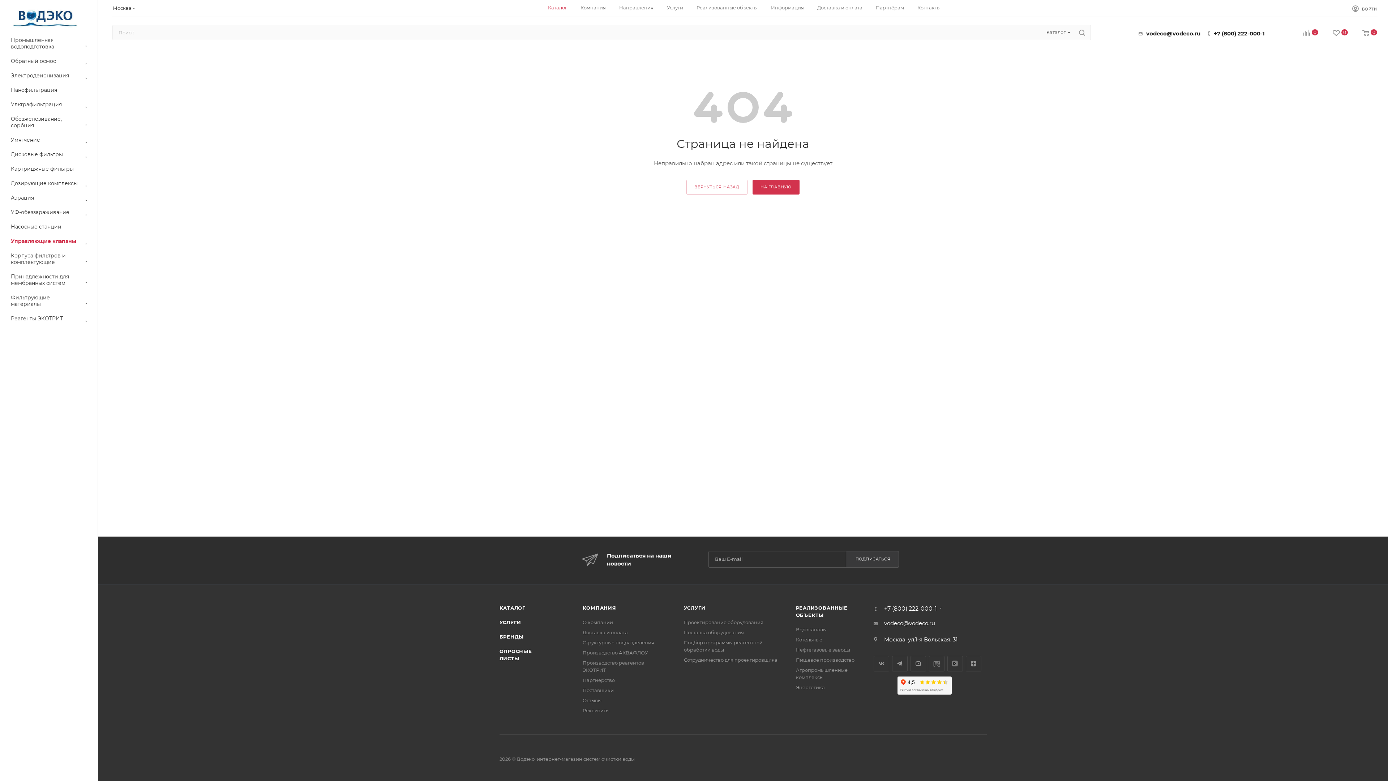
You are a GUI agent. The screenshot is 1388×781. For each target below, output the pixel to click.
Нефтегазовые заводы (823, 650)
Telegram (900, 663)
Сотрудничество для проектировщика (730, 660)
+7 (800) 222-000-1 (1239, 33)
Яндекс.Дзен (973, 663)
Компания (599, 608)
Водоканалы (811, 629)
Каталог (513, 608)
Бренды (512, 637)
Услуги (511, 622)
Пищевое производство (825, 660)
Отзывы (592, 700)
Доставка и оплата (605, 632)
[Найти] (1082, 32)
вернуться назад (717, 186)
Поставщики (598, 690)
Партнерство (599, 680)
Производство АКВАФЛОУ (615, 653)
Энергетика (810, 687)
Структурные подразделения (618, 642)
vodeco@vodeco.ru (1173, 33)
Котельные (809, 640)
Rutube (936, 663)
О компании (598, 622)
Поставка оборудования (714, 632)
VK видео (955, 663)
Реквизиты (596, 710)
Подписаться (873, 559)
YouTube (918, 663)
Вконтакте (881, 663)
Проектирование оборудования (723, 622)
